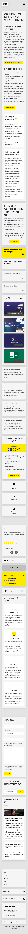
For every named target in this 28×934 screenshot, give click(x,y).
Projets (5, 875)
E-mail (5, 737)
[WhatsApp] (22, 591)
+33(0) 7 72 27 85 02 (10, 580)
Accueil (5, 872)
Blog (5, 881)
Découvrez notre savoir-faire (13, 62)
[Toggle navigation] (24, 4)
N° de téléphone (7, 730)
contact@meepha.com (11, 583)
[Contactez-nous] (23, 575)
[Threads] (16, 591)
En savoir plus (14, 475)
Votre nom (6, 724)
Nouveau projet (7, 891)
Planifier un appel (9, 898)
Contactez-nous (9, 107)
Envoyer (7, 773)
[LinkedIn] (11, 591)
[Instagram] (6, 591)
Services (6, 878)
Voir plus (22, 298)
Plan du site (14, 928)
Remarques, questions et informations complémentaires (13, 744)
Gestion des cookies (9, 926)
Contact (5, 884)
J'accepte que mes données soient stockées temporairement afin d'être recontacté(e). (14, 767)
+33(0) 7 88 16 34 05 (11, 578)
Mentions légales (20, 926)
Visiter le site (14, 241)
